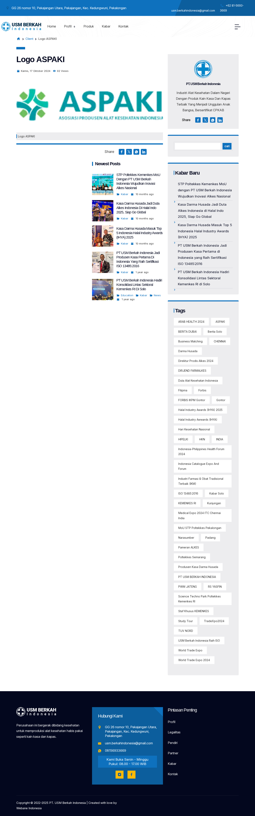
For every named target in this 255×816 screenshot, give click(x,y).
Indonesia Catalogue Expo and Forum (198, 466)
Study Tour (185, 621)
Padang (210, 537)
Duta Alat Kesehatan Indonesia (198, 380)
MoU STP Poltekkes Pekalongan (199, 528)
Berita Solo (215, 331)
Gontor (220, 400)
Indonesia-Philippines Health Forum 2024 (201, 451)
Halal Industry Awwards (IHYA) (197, 419)
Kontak (123, 26)
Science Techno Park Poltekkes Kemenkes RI (199, 599)
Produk (88, 26)
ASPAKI (220, 321)
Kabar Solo (216, 493)
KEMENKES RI (187, 503)
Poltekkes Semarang (192, 557)
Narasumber (186, 537)
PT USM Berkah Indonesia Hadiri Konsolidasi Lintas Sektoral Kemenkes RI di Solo (139, 284)
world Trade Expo (190, 650)
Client (29, 39)
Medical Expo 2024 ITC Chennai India (199, 515)
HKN (202, 439)
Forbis (202, 390)
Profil (68, 26)
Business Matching (190, 341)
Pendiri (173, 743)
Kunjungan (214, 503)
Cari (227, 146)
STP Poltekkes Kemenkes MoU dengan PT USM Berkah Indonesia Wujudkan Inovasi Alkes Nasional (205, 190)
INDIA (219, 439)
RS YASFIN (215, 586)
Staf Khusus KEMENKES (193, 611)
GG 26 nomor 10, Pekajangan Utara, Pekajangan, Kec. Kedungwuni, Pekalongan (131, 731)
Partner (173, 753)
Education (127, 295)
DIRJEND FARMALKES (192, 370)
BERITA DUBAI (187, 331)
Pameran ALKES (188, 547)
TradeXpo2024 (214, 621)
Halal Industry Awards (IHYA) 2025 (200, 409)
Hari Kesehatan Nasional (194, 429)
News (157, 295)
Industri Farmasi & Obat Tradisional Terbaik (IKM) (200, 481)
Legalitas (174, 732)
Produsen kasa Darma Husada (198, 567)
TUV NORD (185, 630)
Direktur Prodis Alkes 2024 (195, 361)
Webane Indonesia (29, 808)
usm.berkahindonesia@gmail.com (129, 743)
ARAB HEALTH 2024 (191, 321)
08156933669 (115, 750)
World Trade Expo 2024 (194, 660)
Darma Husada (187, 351)
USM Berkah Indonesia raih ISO (199, 640)
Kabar (106, 26)
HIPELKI (183, 439)
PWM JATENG (187, 586)
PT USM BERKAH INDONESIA (197, 577)
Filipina (182, 390)
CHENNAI (220, 341)
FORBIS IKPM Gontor (191, 400)
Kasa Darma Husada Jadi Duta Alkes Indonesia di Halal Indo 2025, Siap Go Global (137, 207)
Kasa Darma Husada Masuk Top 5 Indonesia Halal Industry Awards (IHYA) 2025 (139, 233)
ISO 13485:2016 (188, 493)
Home (51, 26)
